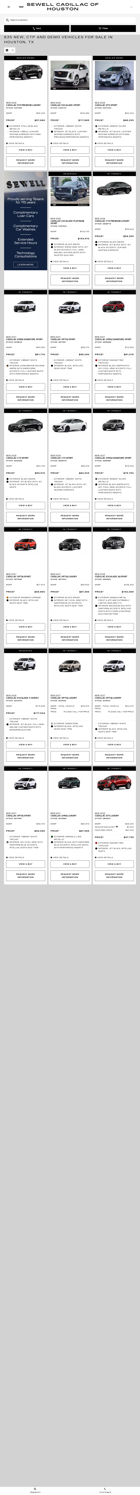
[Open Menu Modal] (9, 6)
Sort (38, 28)
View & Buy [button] (26, 150)
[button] (25, 150)
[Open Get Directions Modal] (131, 6)
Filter (105, 28)
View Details (16, 143)
